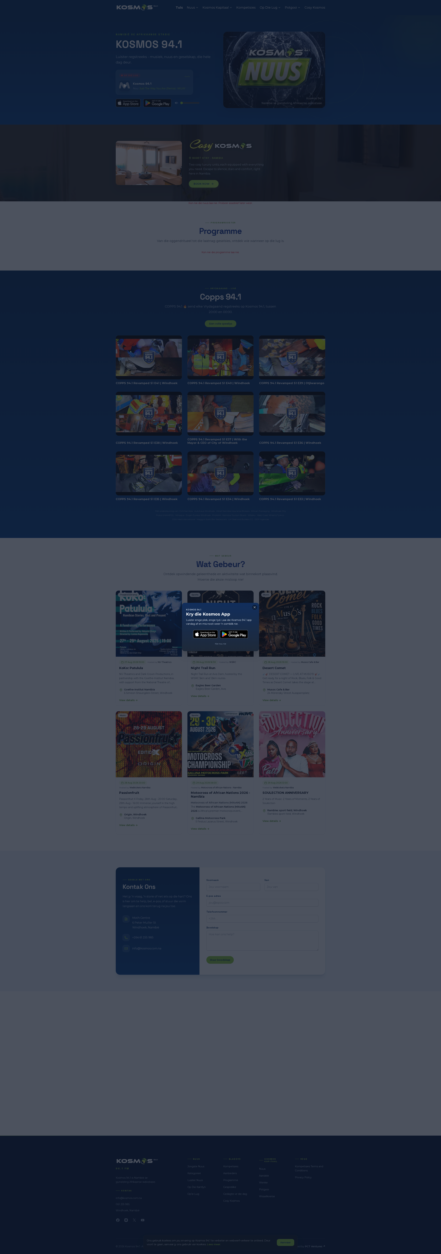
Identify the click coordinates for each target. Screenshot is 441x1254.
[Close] (254, 607)
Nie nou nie (220, 643)
